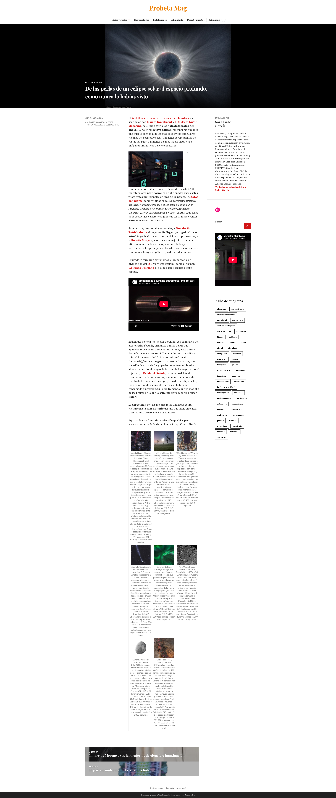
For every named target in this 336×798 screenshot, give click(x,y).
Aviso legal (181, 788)
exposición (222, 359)
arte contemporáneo (226, 314)
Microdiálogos (141, 19)
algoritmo (221, 309)
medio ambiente (224, 398)
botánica (233, 337)
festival (235, 359)
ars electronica (237, 309)
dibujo (243, 342)
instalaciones (223, 381)
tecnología (237, 426)
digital (220, 348)
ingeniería (221, 376)
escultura (237, 353)
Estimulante (177, 19)
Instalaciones (160, 19)
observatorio (112, 125)
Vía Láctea (221, 437)
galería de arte (223, 370)
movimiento (242, 398)
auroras (91, 122)
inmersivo (236, 376)
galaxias (99, 125)
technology (222, 426)
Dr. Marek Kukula (154, 373)
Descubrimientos (195, 19)
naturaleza (222, 404)
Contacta (170, 788)
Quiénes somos (156, 788)
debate (232, 342)
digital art (232, 348)
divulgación (222, 353)
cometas (101, 122)
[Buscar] (247, 226)
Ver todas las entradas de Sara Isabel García (230, 188)
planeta (220, 420)
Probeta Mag (168, 8)
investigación (223, 393)
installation (239, 381)
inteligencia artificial (226, 387)
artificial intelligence (226, 326)
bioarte (220, 337)
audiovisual (241, 331)
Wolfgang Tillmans (141, 267)
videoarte (234, 431)
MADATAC (238, 393)
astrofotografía (224, 331)
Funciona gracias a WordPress (154, 795)
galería (235, 365)
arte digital (222, 320)
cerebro (220, 342)
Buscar (218, 221)
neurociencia (237, 404)
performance (238, 415)
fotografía (221, 365)
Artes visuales (119, 19)
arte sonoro (237, 320)
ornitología (222, 415)
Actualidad (214, 19)
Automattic (189, 795)
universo (221, 431)
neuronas (221, 409)
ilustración (240, 370)
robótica (233, 420)
